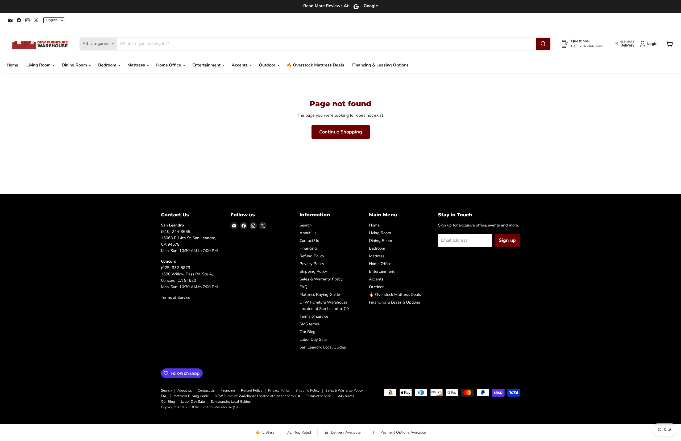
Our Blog (307, 331)
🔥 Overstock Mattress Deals (315, 65)
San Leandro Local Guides (323, 347)
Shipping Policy (313, 271)
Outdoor (267, 65)
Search (306, 225)
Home (12, 65)
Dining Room (75, 65)
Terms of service (314, 316)
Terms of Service (175, 297)
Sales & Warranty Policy (321, 279)
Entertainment (207, 65)
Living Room (39, 65)
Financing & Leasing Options (380, 65)
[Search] (543, 44)
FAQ (304, 286)
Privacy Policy (312, 263)
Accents (240, 65)
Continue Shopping (340, 132)
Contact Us (309, 240)
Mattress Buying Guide (320, 294)
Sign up (507, 240)
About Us (308, 233)
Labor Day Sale (313, 339)
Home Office (169, 65)
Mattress (136, 65)
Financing (308, 248)
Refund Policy (312, 256)
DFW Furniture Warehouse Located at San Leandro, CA (257, 396)
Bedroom (107, 65)
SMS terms (309, 324)
